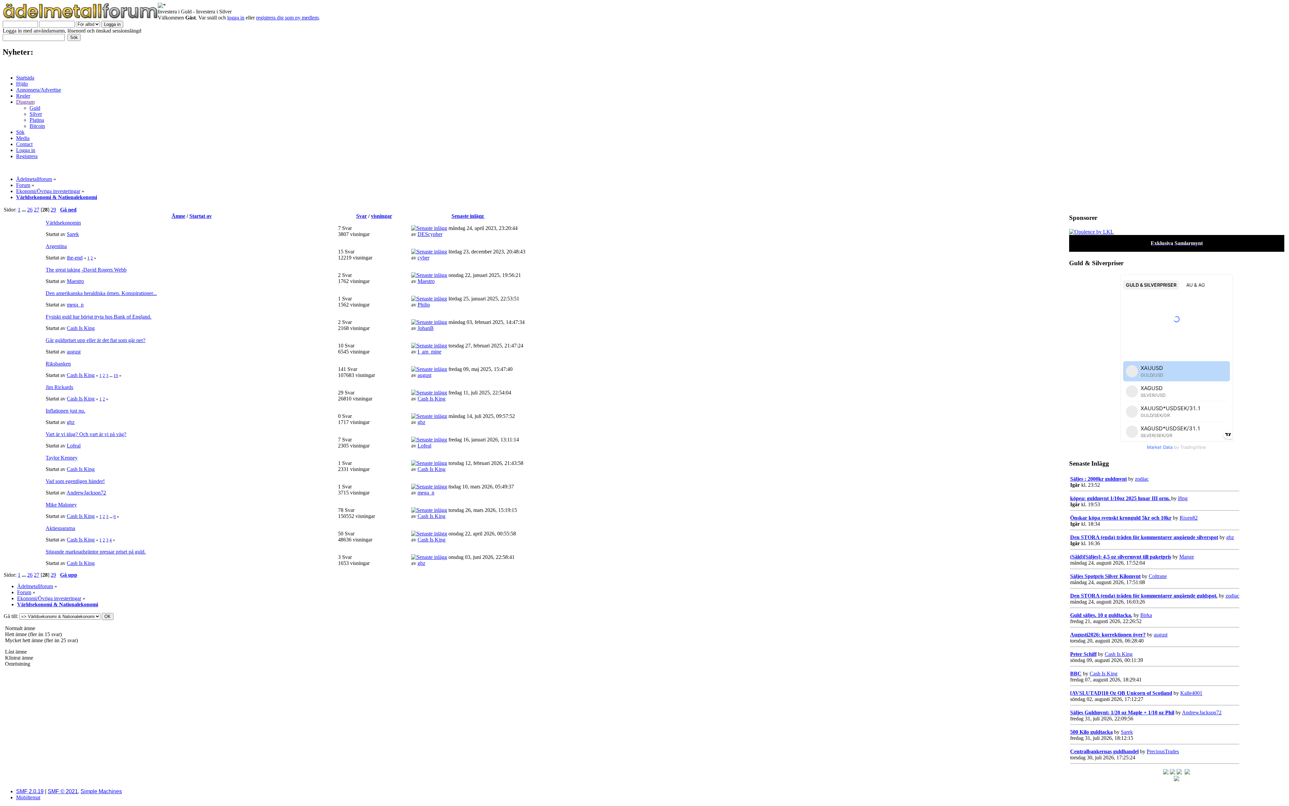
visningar (381, 216)
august (74, 351)
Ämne (178, 216)
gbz (71, 422)
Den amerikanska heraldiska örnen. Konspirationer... (101, 293)
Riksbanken (58, 364)
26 (30, 209)
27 (36, 209)
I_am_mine (429, 351)
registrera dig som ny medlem (287, 17)
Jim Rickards (59, 387)
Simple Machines (101, 791)
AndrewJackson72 (86, 492)
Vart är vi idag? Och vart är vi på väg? (86, 434)
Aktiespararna (60, 528)
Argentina (56, 246)
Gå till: (11, 616)
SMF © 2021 (63, 791)
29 (53, 209)
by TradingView (1176, 447)
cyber (423, 257)
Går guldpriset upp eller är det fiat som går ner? (95, 340)
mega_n (75, 304)
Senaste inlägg (468, 216)
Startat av (200, 216)
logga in (235, 17)
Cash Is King (81, 328)
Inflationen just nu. (65, 411)
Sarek (73, 234)
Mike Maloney (61, 505)
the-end (75, 257)
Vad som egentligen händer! (75, 481)
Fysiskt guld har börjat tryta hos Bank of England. (98, 317)
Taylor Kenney (62, 458)
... (24, 209)
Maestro (75, 281)
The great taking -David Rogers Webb (86, 270)
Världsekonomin (63, 223)
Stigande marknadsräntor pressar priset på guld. (96, 552)
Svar (361, 216)
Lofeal (74, 445)
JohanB (426, 328)
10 (115, 375)
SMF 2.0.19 (30, 791)
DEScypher (430, 234)
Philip (424, 304)
